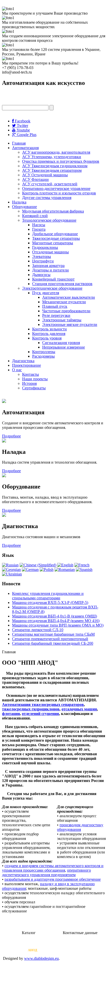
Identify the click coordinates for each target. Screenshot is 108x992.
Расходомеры (43, 356)
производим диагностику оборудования (80, 827)
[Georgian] (11, 569)
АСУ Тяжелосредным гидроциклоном (54, 166)
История (29, 383)
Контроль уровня (47, 338)
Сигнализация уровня (61, 342)
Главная (19, 143)
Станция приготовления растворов (62, 284)
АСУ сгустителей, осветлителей (49, 184)
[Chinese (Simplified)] (38, 565)
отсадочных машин (79, 709)
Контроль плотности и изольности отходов (59, 193)
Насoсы (38, 225)
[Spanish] (84, 569)
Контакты (30, 374)
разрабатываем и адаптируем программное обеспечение (53, 879)
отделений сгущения (40, 713)
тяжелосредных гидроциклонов (31, 709)
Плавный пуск (54, 306)
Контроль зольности (49, 329)
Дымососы (41, 274)
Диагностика (23, 361)
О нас (17, 370)
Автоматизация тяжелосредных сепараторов (43, 704)
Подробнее (11, 436)
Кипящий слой (35, 216)
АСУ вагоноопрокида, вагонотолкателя (56, 152)
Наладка (19, 202)
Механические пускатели (64, 302)
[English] (65, 565)
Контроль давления (48, 333)
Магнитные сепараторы (52, 243)
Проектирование (26, 365)
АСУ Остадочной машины (45, 175)
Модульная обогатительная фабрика (53, 211)
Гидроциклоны (45, 247)
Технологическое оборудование (49, 220)
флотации (11, 713)
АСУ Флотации (35, 179)
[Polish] (46, 569)
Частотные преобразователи (66, 311)
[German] (30, 569)
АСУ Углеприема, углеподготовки (51, 157)
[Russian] (10, 565)
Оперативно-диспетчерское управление (56, 188)
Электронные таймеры (61, 320)
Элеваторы (41, 256)
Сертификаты (34, 388)
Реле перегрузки (56, 315)
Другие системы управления (46, 197)
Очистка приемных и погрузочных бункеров (60, 161)
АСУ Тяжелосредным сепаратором (52, 170)
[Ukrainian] (12, 574)
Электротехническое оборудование (52, 288)
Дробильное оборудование (55, 234)
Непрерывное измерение (63, 347)
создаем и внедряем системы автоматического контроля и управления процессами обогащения (52, 868)
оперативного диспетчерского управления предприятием (46, 872)
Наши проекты (35, 379)
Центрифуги (43, 261)
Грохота (38, 229)
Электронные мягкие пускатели (69, 324)
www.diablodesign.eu (41, 958)
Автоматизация (25, 148)
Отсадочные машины (50, 252)
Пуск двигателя (45, 293)
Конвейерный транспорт (53, 279)
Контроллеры (43, 352)
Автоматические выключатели (68, 297)
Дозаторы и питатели (50, 270)
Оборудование (24, 206)
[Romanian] (65, 569)
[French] (81, 565)
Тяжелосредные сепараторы (56, 238)
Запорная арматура (48, 265)
